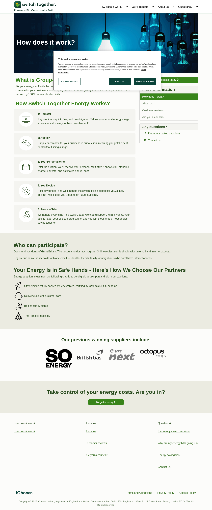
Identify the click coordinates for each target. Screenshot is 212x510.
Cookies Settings (69, 81)
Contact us (164, 467)
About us (147, 103)
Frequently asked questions (174, 431)
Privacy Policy (165, 492)
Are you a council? (153, 117)
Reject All (120, 81)
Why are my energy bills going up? (178, 443)
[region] (107, 71)
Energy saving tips (169, 455)
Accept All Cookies (145, 81)
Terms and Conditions (139, 492)
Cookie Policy (187, 492)
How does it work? (153, 96)
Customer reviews (152, 110)
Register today (168, 79)
